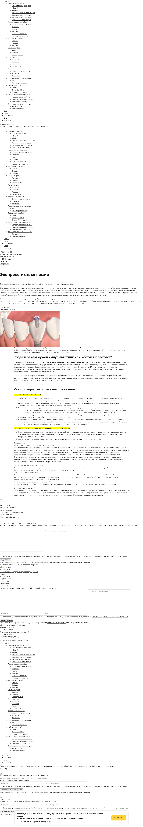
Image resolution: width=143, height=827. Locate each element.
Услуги (7, 1)
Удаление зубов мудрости (22, 102)
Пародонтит (17, 64)
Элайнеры (16, 76)
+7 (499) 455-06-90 (7, 124)
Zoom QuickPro (18, 90)
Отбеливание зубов (16, 85)
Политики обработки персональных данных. (110, 556)
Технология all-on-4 (8, 508)
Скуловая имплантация (21, 20)
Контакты (7, 120)
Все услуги (4, 264)
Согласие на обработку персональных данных (72, 766)
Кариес (15, 50)
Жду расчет (5, 560)
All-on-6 (15, 10)
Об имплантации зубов (21, 6)
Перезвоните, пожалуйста (11, 790)
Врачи (6, 111)
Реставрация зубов (16, 38)
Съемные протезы (19, 34)
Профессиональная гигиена (19, 78)
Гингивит (15, 59)
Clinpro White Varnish (20, 92)
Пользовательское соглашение (13, 766)
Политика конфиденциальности (39, 766)
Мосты (14, 29)
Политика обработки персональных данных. (64, 818)
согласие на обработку (56, 562)
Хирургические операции (19, 95)
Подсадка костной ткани (22, 97)
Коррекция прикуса (16, 69)
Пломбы (15, 41)
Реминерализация (19, 83)
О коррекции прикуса (21, 71)
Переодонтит (17, 55)
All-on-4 (15, 8)
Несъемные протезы (20, 36)
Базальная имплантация (22, 17)
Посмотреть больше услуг (10, 517)
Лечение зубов (14, 48)
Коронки (15, 27)
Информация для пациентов (103, 766)
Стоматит (15, 62)
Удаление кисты (18, 109)
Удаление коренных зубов (22, 99)
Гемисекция (17, 106)
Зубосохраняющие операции (20, 104)
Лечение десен (14, 57)
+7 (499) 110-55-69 (7, 257)
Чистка (14, 81)
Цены (6, 113)
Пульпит (15, 52)
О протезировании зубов (22, 24)
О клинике (8, 116)
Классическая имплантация (23, 13)
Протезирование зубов (17, 22)
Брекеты (15, 74)
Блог (6, 118)
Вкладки (15, 43)
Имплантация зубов (16, 3)
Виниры (15, 31)
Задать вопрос (7, 620)
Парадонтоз (16, 67)
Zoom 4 (15, 88)
